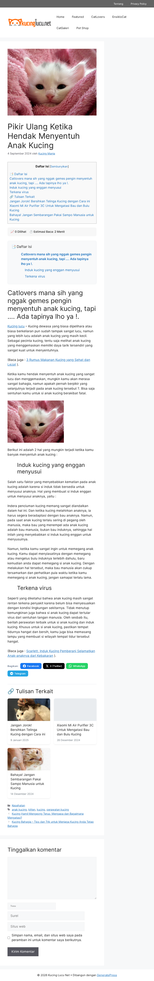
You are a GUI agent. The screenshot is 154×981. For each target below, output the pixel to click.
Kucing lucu (16, 326)
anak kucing (19, 809)
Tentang (118, 3)
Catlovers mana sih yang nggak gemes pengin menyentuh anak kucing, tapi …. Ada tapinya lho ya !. (56, 259)
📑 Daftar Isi (18, 174)
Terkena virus (19, 192)
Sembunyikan (59, 166)
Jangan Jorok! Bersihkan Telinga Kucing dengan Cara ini (50, 201)
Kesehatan (18, 805)
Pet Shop (82, 28)
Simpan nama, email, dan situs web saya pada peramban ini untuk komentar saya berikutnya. (47, 937)
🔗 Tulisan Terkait (22, 197)
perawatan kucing (58, 809)
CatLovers (98, 17)
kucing (41, 809)
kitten (31, 809)
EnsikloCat (119, 17)
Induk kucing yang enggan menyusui (35, 187)
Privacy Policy (138, 3)
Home (60, 17)
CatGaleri (63, 28)
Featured (78, 17)
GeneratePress (107, 975)
